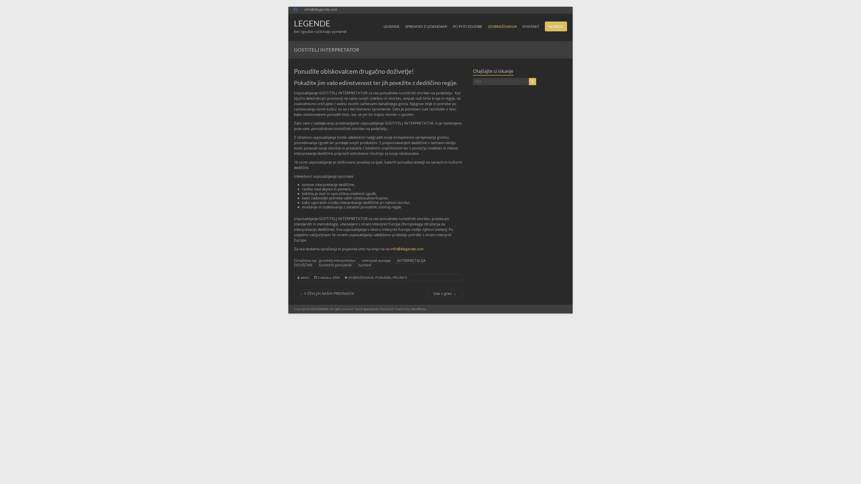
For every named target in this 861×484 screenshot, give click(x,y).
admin (304, 277)
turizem (364, 265)
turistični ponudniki (335, 265)
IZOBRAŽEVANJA (502, 26)
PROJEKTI (400, 277)
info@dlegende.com (407, 248)
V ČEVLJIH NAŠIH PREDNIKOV (327, 293)
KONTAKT (530, 26)
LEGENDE (312, 23)
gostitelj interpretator (337, 260)
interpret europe (376, 260)
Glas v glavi (444, 293)
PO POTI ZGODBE (467, 26)
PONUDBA (383, 277)
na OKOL (556, 26)
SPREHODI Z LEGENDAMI (426, 26)
